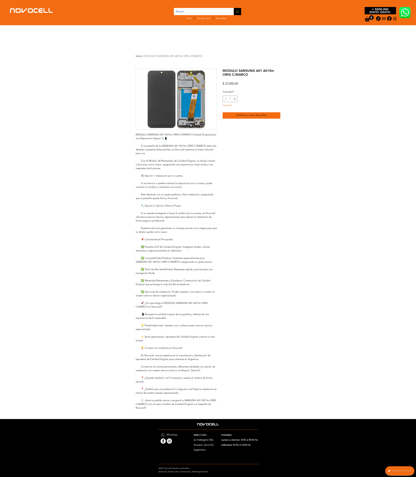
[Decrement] (225, 99)
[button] (369, 18)
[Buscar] (237, 11)
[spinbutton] (230, 99)
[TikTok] (378, 18)
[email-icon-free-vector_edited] (384, 18)
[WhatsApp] (162, 434)
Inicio (139, 56)
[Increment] (235, 99)
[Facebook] (389, 18)
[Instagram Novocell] (169, 441)
